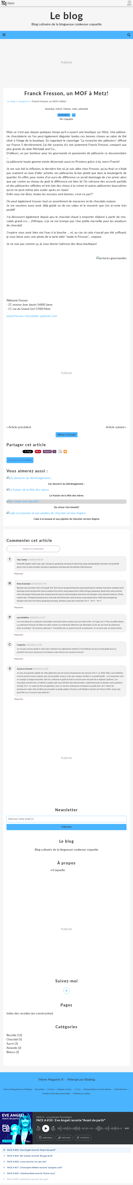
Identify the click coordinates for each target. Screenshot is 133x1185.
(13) (14, 1035)
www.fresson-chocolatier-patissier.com (31, 316)
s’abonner (47, 1138)
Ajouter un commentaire (33, 549)
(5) (14, 1039)
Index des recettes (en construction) (29, 1013)
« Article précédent (18, 427)
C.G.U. (78, 1089)
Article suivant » (116, 427)
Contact (51, 1089)
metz (74, 109)
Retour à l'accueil (67, 435)
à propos (84, 1138)
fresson (67, 109)
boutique (49, 109)
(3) (12, 1043)
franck (59, 109)
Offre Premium (121, 1089)
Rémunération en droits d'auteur (97, 1089)
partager (66, 1138)
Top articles (39, 1089)
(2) (13, 1048)
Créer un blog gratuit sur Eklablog (17, 1089)
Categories (23, 101)
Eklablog (89, 1079)
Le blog (66, 16)
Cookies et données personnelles (56, 1093)
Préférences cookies (81, 1093)
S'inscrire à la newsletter (20, 460)
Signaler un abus (64, 1089)
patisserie (83, 109)
